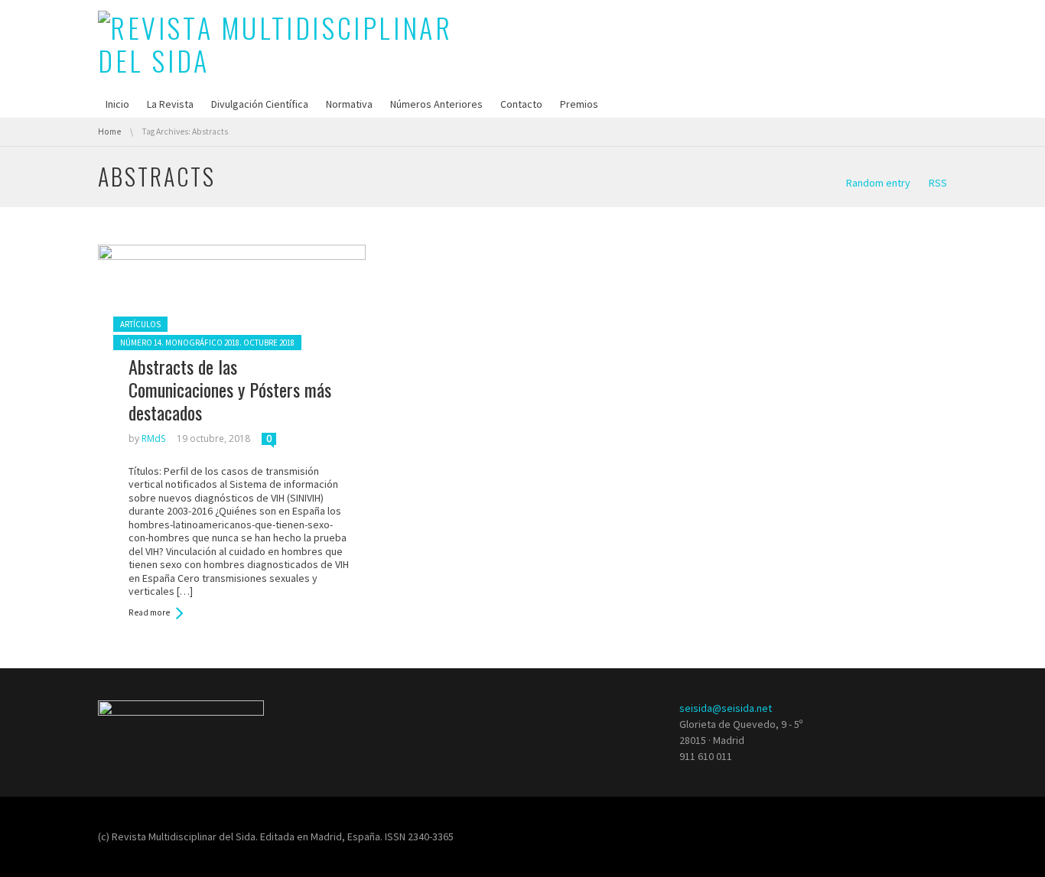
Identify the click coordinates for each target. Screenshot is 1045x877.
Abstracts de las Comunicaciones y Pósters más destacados (230, 389)
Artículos (140, 324)
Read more (149, 612)
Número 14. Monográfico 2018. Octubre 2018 (207, 342)
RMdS (153, 438)
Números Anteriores (436, 104)
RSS (938, 183)
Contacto (521, 104)
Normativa (349, 104)
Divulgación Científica (259, 104)
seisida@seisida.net (725, 708)
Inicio (117, 104)
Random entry (878, 183)
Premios (579, 104)
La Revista (170, 104)
